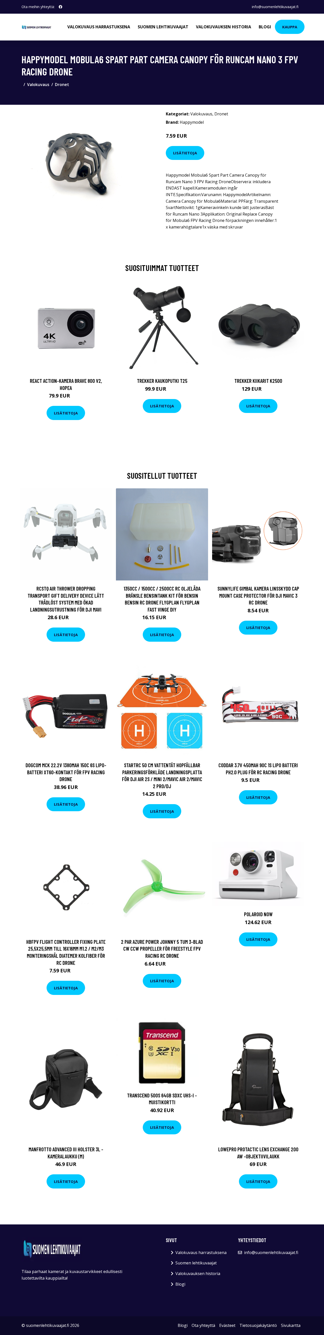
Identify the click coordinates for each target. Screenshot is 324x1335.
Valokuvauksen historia (223, 27)
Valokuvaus (38, 84)
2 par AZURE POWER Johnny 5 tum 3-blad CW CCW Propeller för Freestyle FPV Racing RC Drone (162, 948)
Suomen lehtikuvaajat (163, 27)
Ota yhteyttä (203, 1325)
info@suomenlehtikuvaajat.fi (275, 6)
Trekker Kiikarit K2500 (258, 381)
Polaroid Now (258, 914)
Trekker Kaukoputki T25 (162, 381)
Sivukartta (290, 1325)
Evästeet (227, 1325)
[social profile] (60, 7)
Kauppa (289, 26)
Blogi (265, 27)
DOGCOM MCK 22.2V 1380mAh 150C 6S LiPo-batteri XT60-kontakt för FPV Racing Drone (66, 772)
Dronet (62, 84)
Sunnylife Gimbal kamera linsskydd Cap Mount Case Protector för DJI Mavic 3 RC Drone (258, 595)
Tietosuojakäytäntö (258, 1325)
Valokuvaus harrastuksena (98, 27)
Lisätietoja (185, 152)
